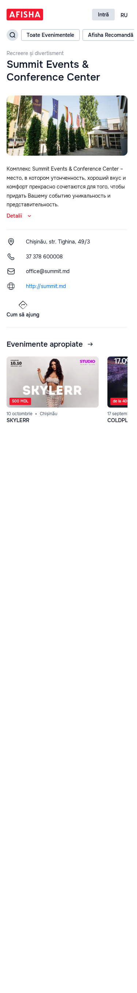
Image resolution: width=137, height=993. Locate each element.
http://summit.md (46, 286)
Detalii (14, 216)
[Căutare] (12, 35)
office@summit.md (47, 271)
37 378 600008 (44, 256)
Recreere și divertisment (35, 53)
